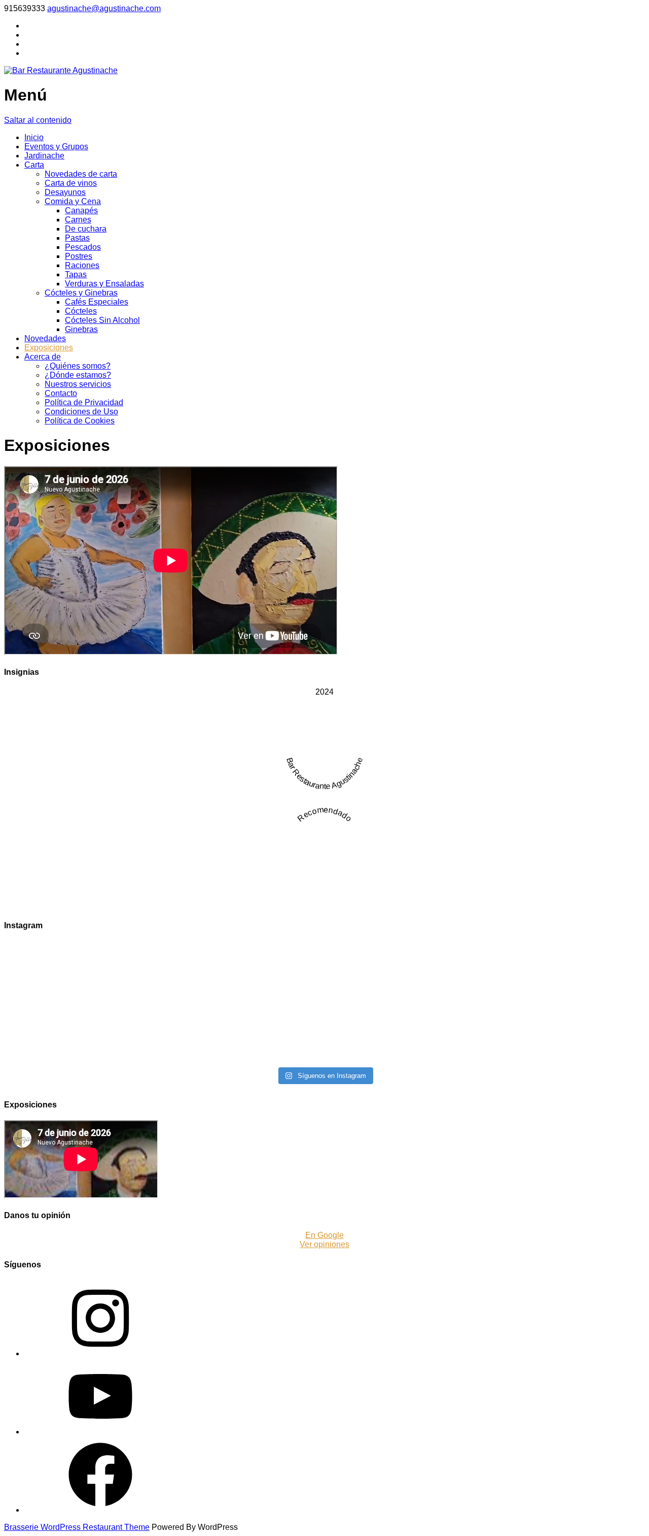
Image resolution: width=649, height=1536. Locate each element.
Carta (34, 164)
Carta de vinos (71, 183)
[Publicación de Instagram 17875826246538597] (244, 1003)
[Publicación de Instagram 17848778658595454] (405, 956)
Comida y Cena (73, 201)
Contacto (61, 393)
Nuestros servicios (78, 384)
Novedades (45, 338)
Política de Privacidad (84, 402)
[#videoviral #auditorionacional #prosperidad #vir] (82, 956)
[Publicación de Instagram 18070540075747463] (244, 979)
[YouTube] (100, 1431)
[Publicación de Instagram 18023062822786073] (405, 979)
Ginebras (81, 329)
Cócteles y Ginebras (81, 292)
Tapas (76, 274)
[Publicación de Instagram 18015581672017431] (567, 979)
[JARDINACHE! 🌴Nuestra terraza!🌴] (567, 998)
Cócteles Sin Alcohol (102, 320)
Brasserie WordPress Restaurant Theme (77, 1527)
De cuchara (85, 228)
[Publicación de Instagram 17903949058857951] (82, 1049)
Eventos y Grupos (56, 146)
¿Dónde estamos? (78, 375)
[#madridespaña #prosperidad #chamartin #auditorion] (244, 956)
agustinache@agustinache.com (104, 8)
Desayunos (65, 192)
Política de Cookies (80, 420)
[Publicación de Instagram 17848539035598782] (405, 1026)
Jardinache (44, 155)
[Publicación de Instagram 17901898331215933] (405, 1003)
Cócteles (81, 311)
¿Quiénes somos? (78, 366)
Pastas (77, 238)
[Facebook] (100, 1510)
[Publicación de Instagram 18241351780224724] (82, 1003)
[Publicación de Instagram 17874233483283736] (244, 1049)
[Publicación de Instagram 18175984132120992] (82, 1026)
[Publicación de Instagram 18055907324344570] (567, 956)
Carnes (78, 219)
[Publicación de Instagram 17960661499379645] (567, 1049)
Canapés (81, 210)
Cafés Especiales (96, 302)
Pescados (83, 247)
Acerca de (42, 356)
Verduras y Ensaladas (104, 283)
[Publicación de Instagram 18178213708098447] (567, 1026)
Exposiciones (48, 347)
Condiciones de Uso (81, 411)
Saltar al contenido (37, 120)
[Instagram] (100, 1353)
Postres (78, 256)
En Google (324, 1235)
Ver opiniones (324, 1244)
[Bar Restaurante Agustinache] (61, 70)
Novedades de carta (81, 174)
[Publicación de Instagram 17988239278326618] (405, 1049)
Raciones (82, 265)
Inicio (34, 137)
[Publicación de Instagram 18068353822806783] (82, 979)
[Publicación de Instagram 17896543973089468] (244, 1026)
